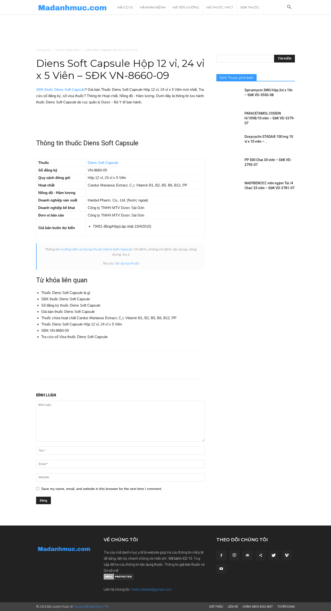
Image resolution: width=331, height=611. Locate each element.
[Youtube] (221, 569)
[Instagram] (234, 555)
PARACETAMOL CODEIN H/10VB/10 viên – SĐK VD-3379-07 (269, 118)
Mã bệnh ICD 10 (180, 558)
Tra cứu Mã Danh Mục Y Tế (90, 606)
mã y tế (197, 552)
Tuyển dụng (286, 606)
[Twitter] (273, 555)
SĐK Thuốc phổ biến (236, 78)
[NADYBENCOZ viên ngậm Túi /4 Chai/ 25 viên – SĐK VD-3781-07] (228, 189)
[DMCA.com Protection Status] (118, 578)
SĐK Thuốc (250, 7)
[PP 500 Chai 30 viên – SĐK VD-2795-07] (228, 165)
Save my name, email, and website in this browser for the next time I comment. (101, 489)
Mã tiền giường (186, 7)
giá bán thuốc (190, 564)
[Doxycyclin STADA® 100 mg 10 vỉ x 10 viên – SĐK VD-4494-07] (228, 142)
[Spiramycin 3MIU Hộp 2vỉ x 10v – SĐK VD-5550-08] (228, 96)
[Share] (260, 555)
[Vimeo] (287, 555)
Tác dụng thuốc (126, 263)
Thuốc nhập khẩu (67, 50)
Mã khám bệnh (153, 7)
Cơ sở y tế (111, 570)
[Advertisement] (165, 31)
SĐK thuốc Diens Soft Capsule (60, 89)
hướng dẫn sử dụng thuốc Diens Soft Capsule (96, 249)
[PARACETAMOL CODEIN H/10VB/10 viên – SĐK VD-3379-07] (228, 119)
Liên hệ (233, 606)
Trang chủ (43, 50)
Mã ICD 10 (125, 7)
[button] (289, 7)
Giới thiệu (216, 606)
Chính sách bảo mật (258, 606)
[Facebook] (221, 555)
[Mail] (247, 555)
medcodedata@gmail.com (151, 589)
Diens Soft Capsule (103, 163)
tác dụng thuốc (151, 564)
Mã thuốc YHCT (219, 7)
